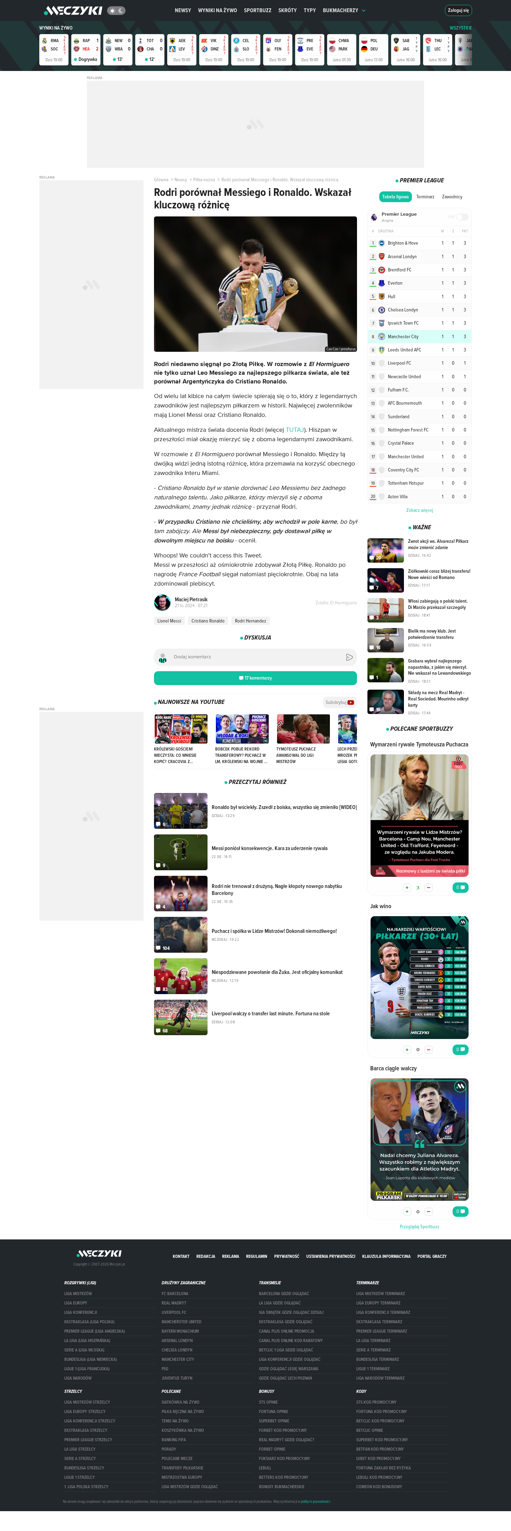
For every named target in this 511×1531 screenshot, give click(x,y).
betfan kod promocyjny (380, 1449)
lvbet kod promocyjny (378, 1458)
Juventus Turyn (177, 1378)
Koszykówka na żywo (183, 1430)
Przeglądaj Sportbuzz (419, 1226)
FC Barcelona (175, 1293)
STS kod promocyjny (376, 1402)
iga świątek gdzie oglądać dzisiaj (291, 1312)
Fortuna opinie (273, 1411)
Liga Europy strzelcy (85, 1411)
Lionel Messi (169, 620)
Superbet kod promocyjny (382, 1440)
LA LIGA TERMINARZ (373, 1340)
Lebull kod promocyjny (379, 1477)
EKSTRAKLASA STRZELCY (85, 1430)
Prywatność (286, 1256)
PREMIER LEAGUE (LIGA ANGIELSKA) (94, 1331)
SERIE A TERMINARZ (373, 1350)
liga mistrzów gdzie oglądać (190, 1487)
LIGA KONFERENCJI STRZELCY (89, 1421)
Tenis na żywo (175, 1421)
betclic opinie (369, 1430)
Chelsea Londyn (177, 1350)
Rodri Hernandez (250, 620)
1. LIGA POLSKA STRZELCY (86, 1487)
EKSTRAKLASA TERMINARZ (379, 1322)
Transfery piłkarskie (182, 1468)
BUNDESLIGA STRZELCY (84, 1468)
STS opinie (268, 1402)
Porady (169, 1449)
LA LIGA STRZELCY (80, 1449)
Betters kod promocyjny (283, 1477)
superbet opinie (274, 1421)
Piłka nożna (204, 179)
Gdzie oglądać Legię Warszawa (288, 1369)
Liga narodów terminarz (380, 1378)
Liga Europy (75, 1303)
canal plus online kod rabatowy (291, 1340)
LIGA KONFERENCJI (80, 1312)
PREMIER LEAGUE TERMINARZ (381, 1331)
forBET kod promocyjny (283, 1430)
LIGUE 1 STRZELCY (79, 1477)
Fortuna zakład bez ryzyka (383, 1468)
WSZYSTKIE (461, 28)
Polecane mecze (177, 1458)
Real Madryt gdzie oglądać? (286, 1440)
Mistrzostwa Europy (182, 1477)
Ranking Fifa (174, 1440)
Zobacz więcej (419, 510)
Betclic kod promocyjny (380, 1421)
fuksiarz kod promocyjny (284, 1458)
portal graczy (432, 1256)
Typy (310, 10)
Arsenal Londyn (177, 1340)
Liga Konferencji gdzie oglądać (290, 1359)
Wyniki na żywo (217, 10)
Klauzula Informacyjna (386, 1256)
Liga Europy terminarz (378, 1303)
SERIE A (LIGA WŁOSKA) (84, 1350)
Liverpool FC (174, 1312)
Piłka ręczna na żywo (183, 1411)
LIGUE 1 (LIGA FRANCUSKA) (87, 1369)
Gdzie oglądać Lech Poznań (285, 1378)
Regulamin (256, 1256)
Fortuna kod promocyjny (381, 1411)
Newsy (183, 10)
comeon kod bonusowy (379, 1487)
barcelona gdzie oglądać (284, 1293)
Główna (161, 179)
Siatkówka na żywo (181, 1402)
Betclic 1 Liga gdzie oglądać (286, 1350)
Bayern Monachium (180, 1331)
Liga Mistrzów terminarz (380, 1293)
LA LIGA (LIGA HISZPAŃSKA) (87, 1340)
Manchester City (178, 1359)
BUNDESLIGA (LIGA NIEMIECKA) (90, 1359)
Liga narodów (77, 1378)
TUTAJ (295, 430)
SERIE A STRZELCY (80, 1458)
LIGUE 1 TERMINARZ (373, 1369)
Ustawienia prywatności (330, 1256)
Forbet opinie (272, 1449)
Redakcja (205, 1256)
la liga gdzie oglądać (280, 1303)
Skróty (287, 10)
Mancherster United (181, 1322)
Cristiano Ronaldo (208, 620)
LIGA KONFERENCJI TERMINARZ (383, 1312)
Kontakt (181, 1256)
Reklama (230, 1256)
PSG (165, 1369)
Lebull (265, 1468)
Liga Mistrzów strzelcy (87, 1402)
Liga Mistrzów (78, 1293)
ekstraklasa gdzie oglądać (286, 1322)
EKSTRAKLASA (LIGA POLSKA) (89, 1322)
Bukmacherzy (340, 10)
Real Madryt (174, 1303)
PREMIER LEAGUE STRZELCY (88, 1440)
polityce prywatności (315, 1501)
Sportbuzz (257, 10)
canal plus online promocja (286, 1331)
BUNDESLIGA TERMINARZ (377, 1359)
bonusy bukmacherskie (282, 1487)
